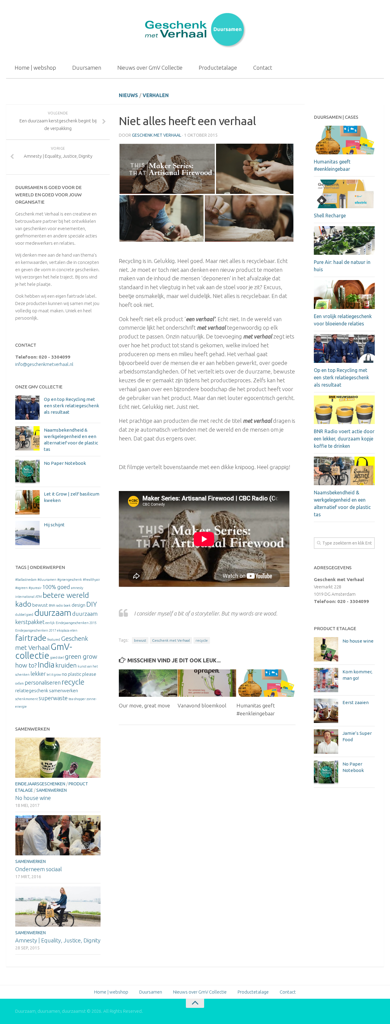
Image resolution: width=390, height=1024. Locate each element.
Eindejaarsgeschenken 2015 (76, 623)
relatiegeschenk (31, 690)
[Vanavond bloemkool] (207, 683)
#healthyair (91, 579)
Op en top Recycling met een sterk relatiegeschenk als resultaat (71, 406)
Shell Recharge (330, 215)
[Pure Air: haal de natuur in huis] (344, 240)
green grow (81, 656)
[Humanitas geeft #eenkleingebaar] (265, 683)
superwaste (53, 698)
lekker (38, 674)
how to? (26, 665)
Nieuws (128, 95)
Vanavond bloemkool (202, 705)
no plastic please (79, 674)
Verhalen (156, 95)
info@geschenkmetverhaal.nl (44, 364)
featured (53, 639)
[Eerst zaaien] (326, 711)
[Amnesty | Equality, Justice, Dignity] (58, 906)
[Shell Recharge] (344, 194)
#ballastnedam (26, 579)
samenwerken (63, 690)
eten (73, 630)
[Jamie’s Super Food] (326, 741)
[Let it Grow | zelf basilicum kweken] (27, 502)
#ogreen (21, 588)
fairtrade (30, 637)
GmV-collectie (43, 651)
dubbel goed (24, 614)
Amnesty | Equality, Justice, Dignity (58, 940)
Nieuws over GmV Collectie (150, 68)
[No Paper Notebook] (27, 471)
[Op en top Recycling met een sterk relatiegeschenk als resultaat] (27, 407)
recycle (202, 640)
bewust (140, 640)
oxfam (19, 683)
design (78, 605)
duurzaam (52, 612)
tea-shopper (77, 699)
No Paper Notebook (65, 463)
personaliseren (43, 682)
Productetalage (218, 68)
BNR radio (56, 605)
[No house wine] (58, 758)
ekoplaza (63, 630)
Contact (262, 68)
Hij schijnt (54, 524)
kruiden (66, 665)
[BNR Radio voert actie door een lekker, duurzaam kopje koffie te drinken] (344, 409)
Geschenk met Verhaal (156, 135)
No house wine (33, 798)
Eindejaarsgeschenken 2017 (35, 630)
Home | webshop (35, 68)
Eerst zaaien (355, 702)
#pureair (35, 588)
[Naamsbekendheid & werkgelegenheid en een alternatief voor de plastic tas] (27, 438)
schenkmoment (26, 699)
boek (67, 605)
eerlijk (50, 623)
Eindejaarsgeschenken (40, 783)
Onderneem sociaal (38, 869)
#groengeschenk (69, 579)
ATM (38, 596)
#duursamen (46, 579)
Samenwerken (51, 790)
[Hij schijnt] (27, 533)
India (46, 664)
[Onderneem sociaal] (58, 835)
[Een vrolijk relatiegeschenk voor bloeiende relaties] (344, 294)
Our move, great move (144, 705)
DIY (91, 604)
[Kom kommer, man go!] (326, 680)
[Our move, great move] (148, 683)
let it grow (54, 674)
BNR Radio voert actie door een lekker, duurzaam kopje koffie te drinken (344, 439)
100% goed (56, 587)
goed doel (57, 657)
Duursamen (86, 68)
